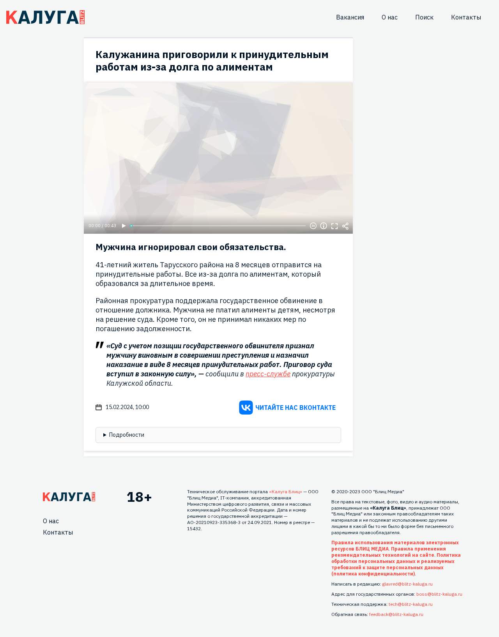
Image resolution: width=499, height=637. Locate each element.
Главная (69, 496)
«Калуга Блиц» (285, 491)
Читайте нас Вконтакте (295, 407)
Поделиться (345, 226)
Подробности (126, 434)
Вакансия (350, 17)
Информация (323, 226)
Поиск (424, 17)
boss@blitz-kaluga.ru (439, 594)
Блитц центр (45, 17)
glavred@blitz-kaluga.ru (407, 584)
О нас (390, 17)
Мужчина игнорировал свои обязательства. (191, 246)
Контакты (466, 17)
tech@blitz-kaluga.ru (411, 604)
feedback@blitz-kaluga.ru (396, 614)
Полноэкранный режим (334, 226)
